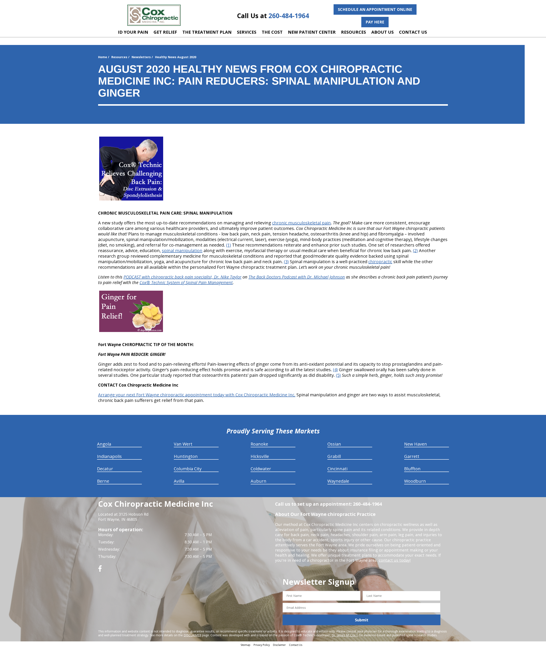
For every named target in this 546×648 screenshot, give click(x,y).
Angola (104, 444)
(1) (228, 245)
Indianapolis (109, 456)
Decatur (105, 469)
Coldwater (261, 469)
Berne (103, 481)
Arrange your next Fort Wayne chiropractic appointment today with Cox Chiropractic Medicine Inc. (196, 395)
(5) (338, 375)
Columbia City (188, 469)
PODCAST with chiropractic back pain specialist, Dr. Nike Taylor (182, 277)
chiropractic (380, 261)
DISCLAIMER (192, 635)
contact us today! (395, 560)
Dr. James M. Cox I (344, 635)
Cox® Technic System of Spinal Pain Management (186, 282)
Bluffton (412, 469)
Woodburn (415, 481)
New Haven (415, 444)
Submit (361, 619)
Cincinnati (337, 469)
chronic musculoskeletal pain (301, 223)
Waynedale (338, 481)
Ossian (334, 444)
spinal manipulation (182, 250)
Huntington (186, 456)
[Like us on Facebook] (100, 570)
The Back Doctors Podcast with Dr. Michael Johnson (296, 277)
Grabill (334, 456)
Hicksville (260, 456)
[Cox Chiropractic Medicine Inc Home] (154, 15)
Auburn (258, 481)
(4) (335, 369)
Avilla (179, 481)
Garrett (411, 456)
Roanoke (259, 444)
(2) (415, 250)
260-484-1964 (289, 15)
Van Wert (183, 444)
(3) (286, 261)
